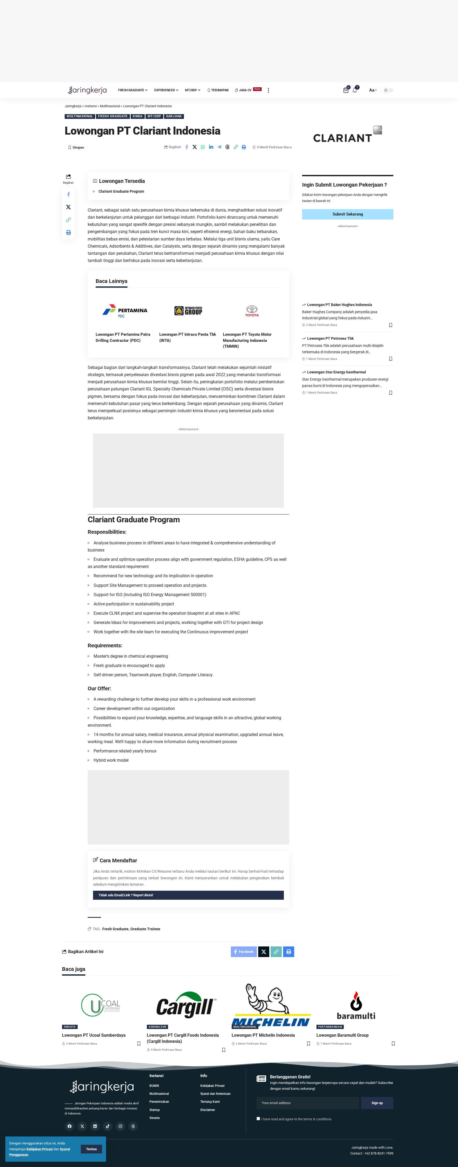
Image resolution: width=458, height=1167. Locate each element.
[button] (236, 147)
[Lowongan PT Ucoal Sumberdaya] (102, 1005)
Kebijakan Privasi (40, 1149)
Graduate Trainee (145, 929)
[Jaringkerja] (87, 90)
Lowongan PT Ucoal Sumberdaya (94, 1035)
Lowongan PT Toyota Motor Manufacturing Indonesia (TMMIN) (247, 340)
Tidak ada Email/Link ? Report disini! (126, 895)
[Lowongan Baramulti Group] (356, 1005)
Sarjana (174, 116)
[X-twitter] (82, 1126)
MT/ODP (154, 116)
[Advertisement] (229, 41)
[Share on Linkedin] (211, 147)
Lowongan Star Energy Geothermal (336, 372)
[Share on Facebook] (186, 147)
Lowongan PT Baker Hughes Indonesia (339, 305)
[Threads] (133, 1126)
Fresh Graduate (113, 116)
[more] (268, 90)
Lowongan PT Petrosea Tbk (330, 338)
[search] (362, 90)
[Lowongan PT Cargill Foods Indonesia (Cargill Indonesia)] (186, 1005)
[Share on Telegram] (219, 147)
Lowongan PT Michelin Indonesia (263, 1035)
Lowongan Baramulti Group (342, 1035)
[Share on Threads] (227, 147)
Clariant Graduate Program (121, 191)
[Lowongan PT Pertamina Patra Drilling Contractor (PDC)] (125, 310)
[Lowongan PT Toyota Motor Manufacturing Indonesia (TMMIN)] (252, 310)
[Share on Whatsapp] (203, 147)
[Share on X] (195, 147)
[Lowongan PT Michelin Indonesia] (271, 1005)
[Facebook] (69, 1126)
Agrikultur (157, 1026)
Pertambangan (330, 1026)
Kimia (138, 116)
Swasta (70, 1026)
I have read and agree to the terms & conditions (296, 1119)
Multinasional (80, 116)
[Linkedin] (95, 1126)
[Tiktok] (107, 1126)
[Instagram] (120, 1126)
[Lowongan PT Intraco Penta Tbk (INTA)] (188, 310)
